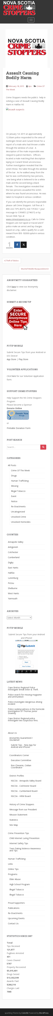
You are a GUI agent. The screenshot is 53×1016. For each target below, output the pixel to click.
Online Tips (13, 869)
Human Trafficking (20, 480)
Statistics (13, 819)
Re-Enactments (18, 506)
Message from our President (23, 809)
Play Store (23, 359)
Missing (14, 485)
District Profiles (16, 775)
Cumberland (13, 557)
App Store (11, 359)
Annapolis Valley (15, 541)
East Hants (13, 567)
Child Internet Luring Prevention (24, 838)
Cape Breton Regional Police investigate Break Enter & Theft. (23, 688)
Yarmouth (12, 598)
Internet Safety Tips (18, 843)
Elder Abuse (15, 879)
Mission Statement (18, 814)
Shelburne (12, 588)
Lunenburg (13, 578)
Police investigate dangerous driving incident (25, 702)
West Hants (13, 593)
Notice (14, 501)
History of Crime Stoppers (21, 804)
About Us (12, 732)
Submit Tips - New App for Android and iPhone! (23, 746)
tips (30, 86)
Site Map (13, 825)
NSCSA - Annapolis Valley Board (26, 780)
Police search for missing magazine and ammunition (25, 695)
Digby (10, 562)
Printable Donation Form (18, 428)
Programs (12, 874)
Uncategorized (18, 511)
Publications (13, 908)
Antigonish (13, 547)
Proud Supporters (16, 902)
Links (10, 863)
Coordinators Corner (19, 755)
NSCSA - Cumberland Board (24, 791)
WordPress (43, 1013)
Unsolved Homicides (20, 521)
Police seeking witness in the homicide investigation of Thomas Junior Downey (26, 711)
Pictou (11, 583)
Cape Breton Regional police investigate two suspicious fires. (23, 719)
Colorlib (24, 1013)
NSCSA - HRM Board (21, 796)
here (14, 286)
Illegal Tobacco (18, 491)
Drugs (14, 475)
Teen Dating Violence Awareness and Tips (25, 849)
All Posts (12, 465)
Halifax (11, 572)
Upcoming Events (16, 918)
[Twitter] (24, 245)
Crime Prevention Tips (18, 833)
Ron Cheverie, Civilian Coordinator (21, 766)
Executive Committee (21, 760)
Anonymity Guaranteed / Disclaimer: (21, 738)
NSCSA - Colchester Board (23, 785)
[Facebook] (17, 245)
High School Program (19, 884)
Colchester (13, 552)
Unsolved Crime (18, 516)
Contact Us (13, 923)
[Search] (43, 447)
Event (13, 496)
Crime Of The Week (20, 470)
